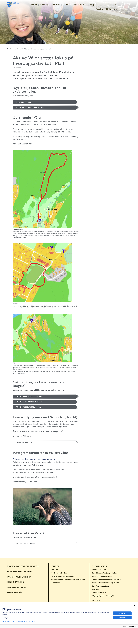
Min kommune (111, 9)
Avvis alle (122, 617)
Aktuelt (16, 49)
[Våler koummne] (13, 5)
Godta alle (122, 613)
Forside (9, 49)
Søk (115, 5)
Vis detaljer (6, 621)
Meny (92, 5)
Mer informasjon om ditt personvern (24, 621)
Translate (99, 9)
